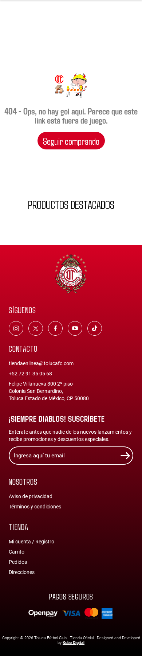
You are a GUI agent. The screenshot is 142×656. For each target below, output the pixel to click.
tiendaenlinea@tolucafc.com (41, 363)
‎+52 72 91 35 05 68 (30, 373)
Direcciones (22, 572)
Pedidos (18, 562)
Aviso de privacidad (30, 496)
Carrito (16, 552)
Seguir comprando (71, 141)
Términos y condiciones (35, 506)
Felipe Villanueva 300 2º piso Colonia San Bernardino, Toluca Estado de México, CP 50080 (49, 391)
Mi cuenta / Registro (31, 541)
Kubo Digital (73, 642)
